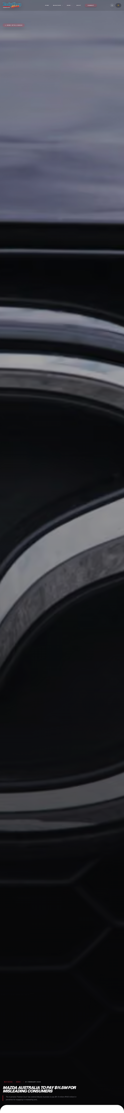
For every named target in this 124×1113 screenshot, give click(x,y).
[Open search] (112, 5)
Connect (91, 5)
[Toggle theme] (118, 5)
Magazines (57, 5)
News (69, 5)
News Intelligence (15, 25)
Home (47, 5)
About (78, 5)
